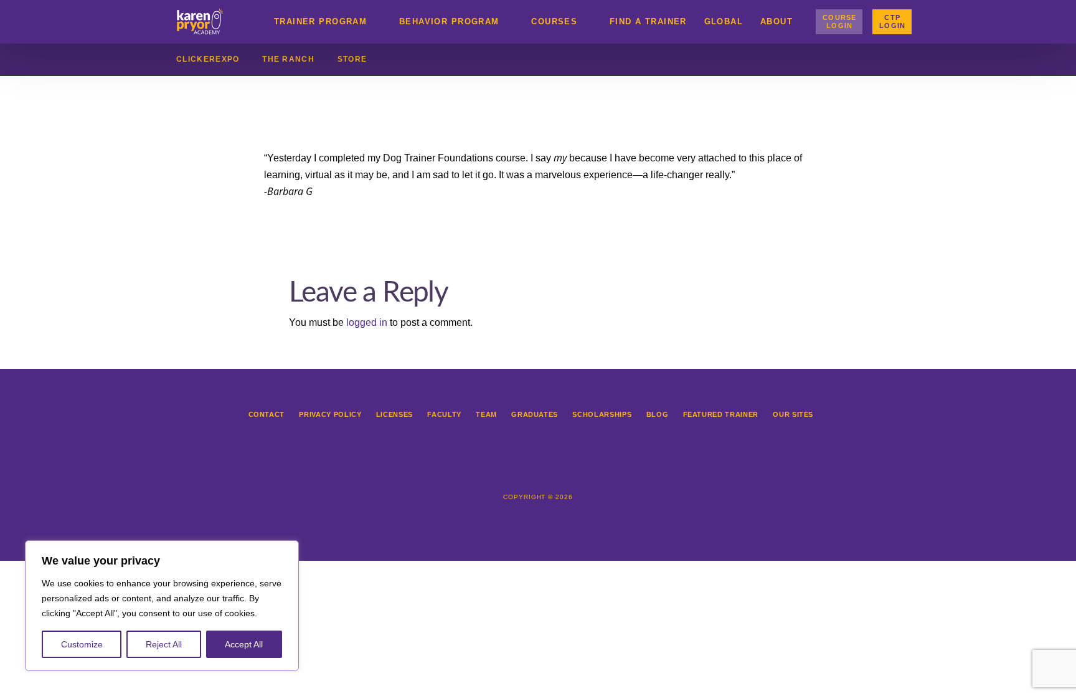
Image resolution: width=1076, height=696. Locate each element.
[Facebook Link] (497, 467)
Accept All (244, 644)
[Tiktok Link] (551, 467)
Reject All (164, 644)
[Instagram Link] (524, 467)
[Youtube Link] (579, 467)
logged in (366, 322)
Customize (82, 644)
